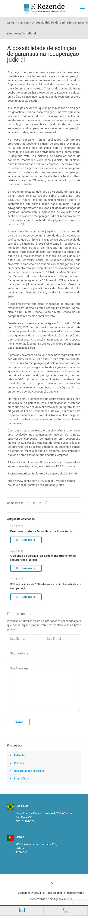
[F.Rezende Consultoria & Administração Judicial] (44, 8)
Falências (20, 755)
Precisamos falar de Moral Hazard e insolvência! (41, 531)
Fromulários (21, 778)
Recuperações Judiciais (29, 770)
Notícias (23, 22)
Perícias (19, 763)
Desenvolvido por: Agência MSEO (51, 899)
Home (11, 22)
